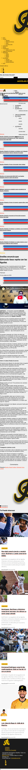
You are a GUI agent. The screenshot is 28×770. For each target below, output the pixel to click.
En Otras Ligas (9, 44)
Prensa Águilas (4, 569)
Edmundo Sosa (20, 467)
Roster (4, 47)
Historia (7, 59)
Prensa (4, 39)
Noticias (7, 40)
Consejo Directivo (10, 62)
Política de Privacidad (10, 750)
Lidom (7, 43)
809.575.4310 (5, 755)
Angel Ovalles (12, 467)
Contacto (7, 747)
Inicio (4, 37)
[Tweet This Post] (15, 143)
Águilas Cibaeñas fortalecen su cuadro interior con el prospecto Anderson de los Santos (13, 242)
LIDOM (2, 468)
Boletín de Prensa (10, 41)
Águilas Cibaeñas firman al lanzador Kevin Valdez (12, 164)
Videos (7, 54)
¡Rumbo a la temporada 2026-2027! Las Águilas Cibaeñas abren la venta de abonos (12, 176)
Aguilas (7, 467)
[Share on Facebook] (15, 142)
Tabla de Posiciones (7, 51)
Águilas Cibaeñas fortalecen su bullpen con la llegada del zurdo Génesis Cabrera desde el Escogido (13, 152)
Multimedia (5, 52)
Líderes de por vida (10, 50)
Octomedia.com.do (15, 758)
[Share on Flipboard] (15, 145)
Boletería (7, 749)
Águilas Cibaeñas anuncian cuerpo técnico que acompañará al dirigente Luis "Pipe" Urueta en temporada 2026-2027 (12, 138)
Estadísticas (6, 48)
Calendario (5, 45)
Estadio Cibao (9, 60)
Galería (7, 56)
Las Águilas (5, 58)
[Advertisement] (14, 118)
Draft (4, 63)
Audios (7, 55)
